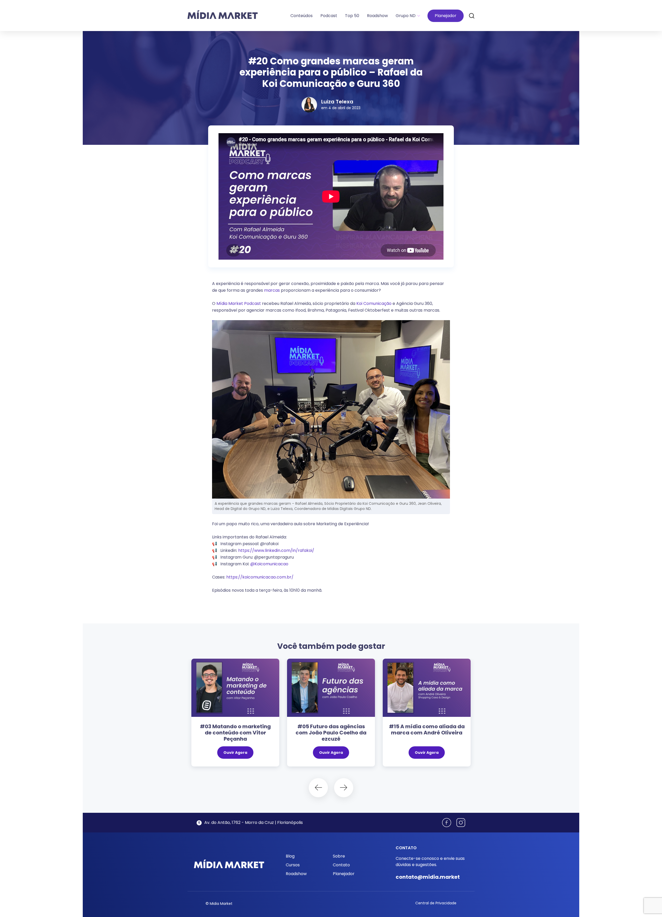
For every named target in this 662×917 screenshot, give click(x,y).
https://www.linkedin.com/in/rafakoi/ (276, 550)
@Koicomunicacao (269, 564)
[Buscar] (472, 15)
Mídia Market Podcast (238, 303)
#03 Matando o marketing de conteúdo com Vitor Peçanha (235, 732)
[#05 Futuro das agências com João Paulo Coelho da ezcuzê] (331, 688)
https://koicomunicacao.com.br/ (260, 577)
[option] (235, 715)
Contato (341, 865)
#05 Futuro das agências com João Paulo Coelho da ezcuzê (331, 732)
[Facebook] (446, 822)
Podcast (328, 16)
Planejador (445, 16)
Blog (290, 856)
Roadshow (377, 16)
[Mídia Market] (222, 14)
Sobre (339, 856)
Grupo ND (406, 16)
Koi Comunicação (374, 303)
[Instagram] (460, 822)
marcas (272, 290)
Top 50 (352, 16)
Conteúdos (301, 16)
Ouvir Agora (235, 752)
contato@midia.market (428, 877)
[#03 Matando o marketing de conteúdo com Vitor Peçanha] (235, 688)
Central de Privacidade (435, 903)
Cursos (293, 865)
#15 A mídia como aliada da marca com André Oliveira (427, 729)
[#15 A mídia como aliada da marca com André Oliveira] (427, 688)
